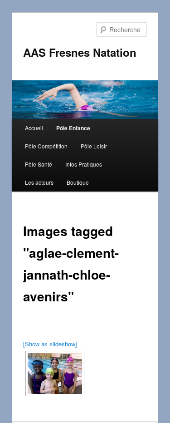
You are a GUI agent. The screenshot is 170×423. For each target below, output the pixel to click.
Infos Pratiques (83, 164)
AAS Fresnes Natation (79, 52)
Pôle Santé (38, 164)
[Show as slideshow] (50, 343)
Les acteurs (39, 182)
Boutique (78, 182)
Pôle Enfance (73, 128)
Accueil (34, 128)
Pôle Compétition (46, 146)
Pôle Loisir (94, 146)
